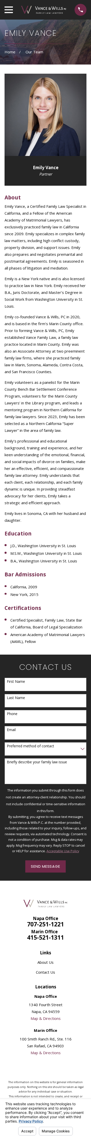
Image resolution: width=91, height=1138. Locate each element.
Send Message (45, 866)
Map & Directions (46, 1018)
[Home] (43, 9)
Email (11, 730)
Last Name (16, 698)
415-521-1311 (45, 937)
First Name (16, 681)
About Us (45, 962)
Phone (12, 714)
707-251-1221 (45, 924)
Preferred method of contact (30, 746)
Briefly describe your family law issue (37, 762)
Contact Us (45, 972)
